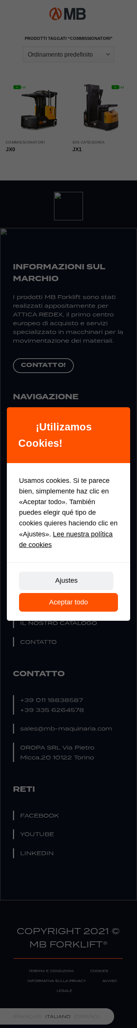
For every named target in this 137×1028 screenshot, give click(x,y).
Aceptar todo (68, 602)
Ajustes (66, 580)
